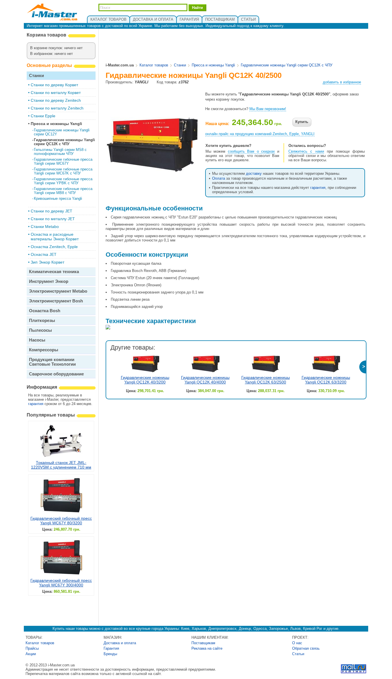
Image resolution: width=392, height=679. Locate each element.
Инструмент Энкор (48, 281)
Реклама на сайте (206, 648)
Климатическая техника (54, 271)
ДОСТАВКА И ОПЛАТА (153, 19)
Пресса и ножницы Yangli (56, 123)
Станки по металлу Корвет (56, 92)
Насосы (37, 339)
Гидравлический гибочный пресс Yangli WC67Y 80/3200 (61, 520)
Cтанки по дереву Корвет (54, 85)
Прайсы (32, 648)
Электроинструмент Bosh (56, 300)
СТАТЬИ (248, 19)
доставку (254, 173)
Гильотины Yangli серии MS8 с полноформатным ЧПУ (60, 151)
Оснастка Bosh (44, 310)
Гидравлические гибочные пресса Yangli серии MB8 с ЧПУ (63, 191)
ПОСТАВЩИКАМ (220, 19)
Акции (31, 654)
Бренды (110, 654)
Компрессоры (43, 349)
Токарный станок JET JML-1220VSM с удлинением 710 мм (61, 464)
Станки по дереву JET (51, 211)
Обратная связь (306, 648)
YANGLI (141, 82)
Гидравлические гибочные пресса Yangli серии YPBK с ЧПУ (63, 181)
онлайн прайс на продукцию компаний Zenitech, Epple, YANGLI (260, 134)
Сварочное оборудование (56, 373)
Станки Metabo (45, 226)
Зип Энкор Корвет (47, 262)
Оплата (218, 178)
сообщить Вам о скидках (251, 151)
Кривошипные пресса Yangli (58, 198)
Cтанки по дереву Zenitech (56, 100)
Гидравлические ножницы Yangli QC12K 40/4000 (205, 379)
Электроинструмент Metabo (58, 291)
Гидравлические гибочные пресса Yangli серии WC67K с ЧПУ (63, 171)
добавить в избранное (342, 82)
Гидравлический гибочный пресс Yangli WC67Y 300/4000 (61, 582)
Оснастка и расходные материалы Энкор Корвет (55, 236)
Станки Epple (43, 116)
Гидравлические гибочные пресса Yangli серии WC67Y (63, 161)
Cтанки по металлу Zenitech (57, 108)
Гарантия (111, 648)
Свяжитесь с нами (306, 151)
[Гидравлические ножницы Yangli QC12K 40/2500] (152, 170)
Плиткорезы (42, 320)
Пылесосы (40, 330)
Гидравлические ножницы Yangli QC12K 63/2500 (265, 379)
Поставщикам (203, 643)
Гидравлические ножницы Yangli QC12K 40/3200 (145, 379)
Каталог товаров (153, 65)
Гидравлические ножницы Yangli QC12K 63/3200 (326, 379)
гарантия (35, 404)
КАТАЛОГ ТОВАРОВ (108, 19)
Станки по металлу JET (53, 218)
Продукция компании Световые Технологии (52, 362)
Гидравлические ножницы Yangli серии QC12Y (62, 132)
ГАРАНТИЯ (189, 19)
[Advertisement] (235, 46)
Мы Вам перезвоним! (267, 109)
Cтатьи (298, 654)
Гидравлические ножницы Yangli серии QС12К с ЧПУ (64, 142)
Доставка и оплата (120, 643)
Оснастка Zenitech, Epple (54, 246)
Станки (36, 75)
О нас (297, 643)
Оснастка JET (44, 254)
